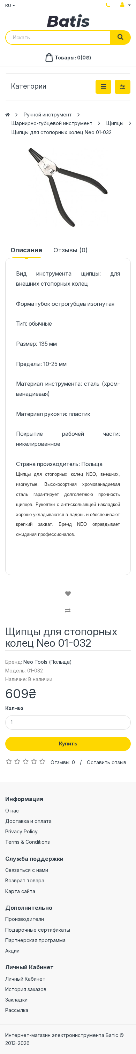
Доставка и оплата (28, 821)
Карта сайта (20, 891)
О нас (12, 811)
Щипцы (114, 123)
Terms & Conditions (27, 842)
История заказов (25, 989)
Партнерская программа (35, 940)
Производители (24, 919)
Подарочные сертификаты (37, 930)
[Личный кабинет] (125, 5)
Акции (12, 951)
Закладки (16, 1000)
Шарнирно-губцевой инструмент (52, 123)
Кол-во (14, 708)
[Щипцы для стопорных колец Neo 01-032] (68, 187)
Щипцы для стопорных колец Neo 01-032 (62, 132)
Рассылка (16, 1010)
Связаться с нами (26, 870)
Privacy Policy (21, 831)
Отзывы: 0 (63, 762)
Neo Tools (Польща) (47, 662)
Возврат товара (24, 880)
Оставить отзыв (106, 762)
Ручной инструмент (48, 114)
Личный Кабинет (25, 979)
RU (9, 5)
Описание (26, 250)
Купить (68, 743)
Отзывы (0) (70, 250)
